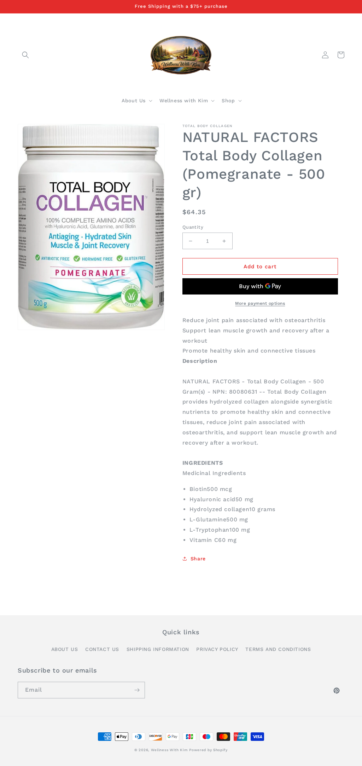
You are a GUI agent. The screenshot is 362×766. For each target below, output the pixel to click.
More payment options (260, 303)
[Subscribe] (137, 690)
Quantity (192, 227)
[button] (25, 55)
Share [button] (198, 558)
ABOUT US (64, 649)
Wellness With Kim (169, 750)
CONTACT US (102, 649)
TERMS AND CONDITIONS (278, 649)
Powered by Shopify (208, 750)
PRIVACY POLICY (217, 649)
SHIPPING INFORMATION (158, 649)
